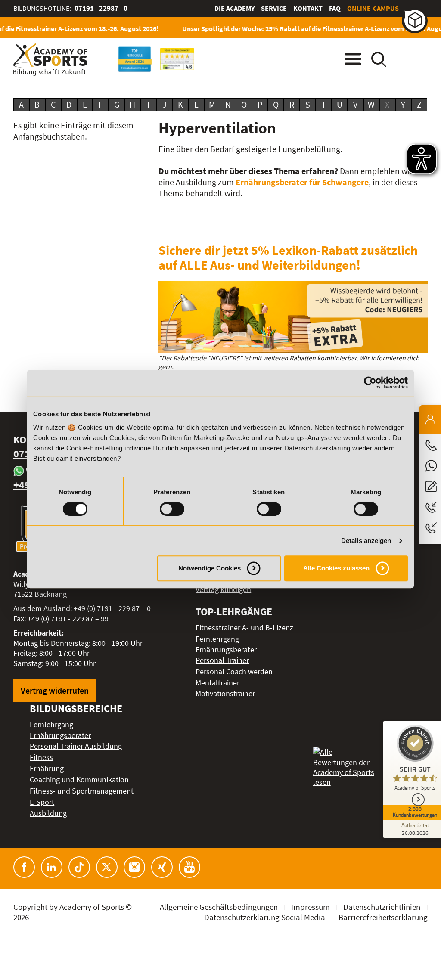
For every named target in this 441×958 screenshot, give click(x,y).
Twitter (107, 867)
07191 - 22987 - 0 (101, 8)
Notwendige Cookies (209, 568)
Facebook (24, 867)
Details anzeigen (366, 540)
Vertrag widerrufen (55, 690)
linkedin (51, 867)
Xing (162, 867)
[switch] (172, 509)
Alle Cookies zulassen (336, 568)
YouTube (189, 867)
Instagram (134, 867)
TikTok (79, 867)
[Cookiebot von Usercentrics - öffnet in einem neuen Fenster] (370, 382)
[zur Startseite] (50, 59)
